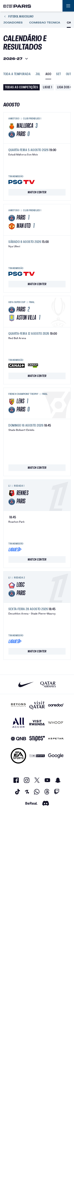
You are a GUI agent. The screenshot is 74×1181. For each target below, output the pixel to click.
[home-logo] (17, 5)
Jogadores (13, 22)
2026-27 (12, 59)
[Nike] (26, 684)
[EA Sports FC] (18, 756)
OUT (68, 74)
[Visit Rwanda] (37, 722)
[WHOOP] (56, 722)
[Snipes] (37, 738)
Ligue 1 (47, 87)
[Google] (56, 756)
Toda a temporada (17, 74)
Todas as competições (21, 87)
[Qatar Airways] (48, 684)
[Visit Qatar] (37, 705)
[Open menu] (68, 6)
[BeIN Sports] (37, 756)
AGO (48, 74)
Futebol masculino (21, 16)
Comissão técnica (44, 22)
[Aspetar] (56, 738)
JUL (38, 74)
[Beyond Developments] (18, 705)
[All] (18, 722)
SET (58, 74)
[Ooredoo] (56, 705)
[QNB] (18, 738)
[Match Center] (37, 192)
